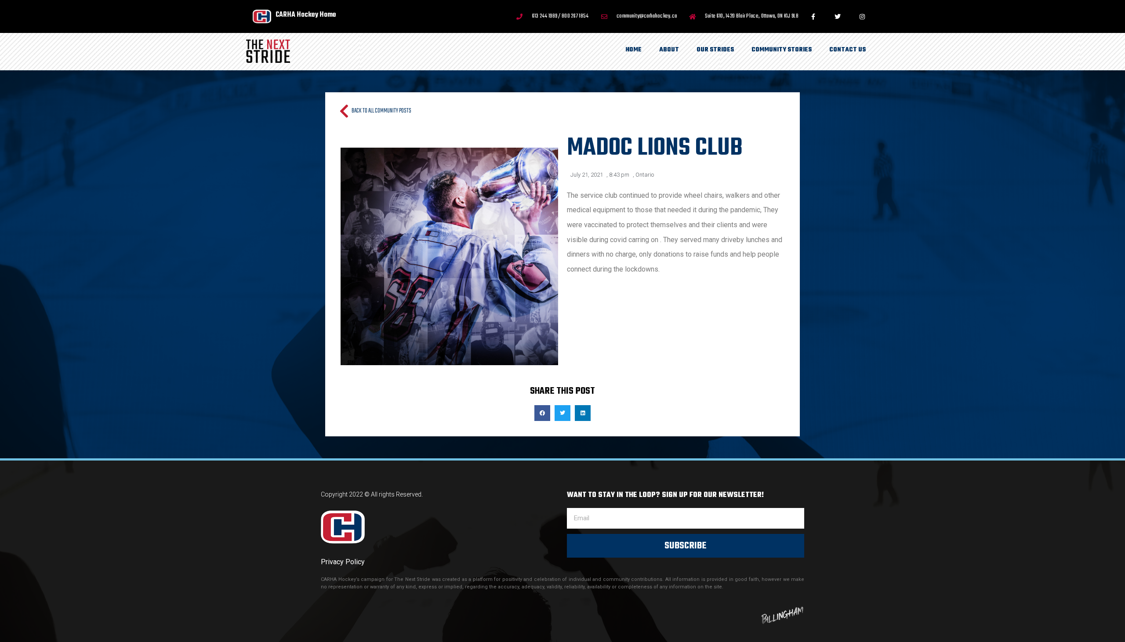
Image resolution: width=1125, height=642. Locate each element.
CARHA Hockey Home (306, 14)
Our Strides (715, 50)
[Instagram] (862, 16)
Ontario (644, 174)
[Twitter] (837, 16)
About (669, 50)
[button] (542, 413)
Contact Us (847, 50)
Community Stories (781, 50)
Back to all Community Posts (381, 111)
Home (634, 50)
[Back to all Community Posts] (344, 111)
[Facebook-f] (813, 16)
